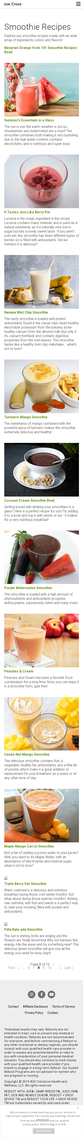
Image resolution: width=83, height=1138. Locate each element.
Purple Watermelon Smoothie (28, 588)
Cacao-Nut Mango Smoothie (27, 754)
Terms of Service (63, 1006)
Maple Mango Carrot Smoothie (29, 846)
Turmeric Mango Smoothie (25, 417)
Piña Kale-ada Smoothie (23, 929)
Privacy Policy (34, 1012)
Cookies (52, 1012)
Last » (68, 968)
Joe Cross (12, 4)
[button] (42, 1115)
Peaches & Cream (18, 671)
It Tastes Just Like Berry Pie (27, 212)
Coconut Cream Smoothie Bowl (29, 500)
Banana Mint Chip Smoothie (26, 312)
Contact (13, 1006)
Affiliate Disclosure (35, 1006)
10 (49, 968)
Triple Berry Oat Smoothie (25, 884)
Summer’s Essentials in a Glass (29, 120)
